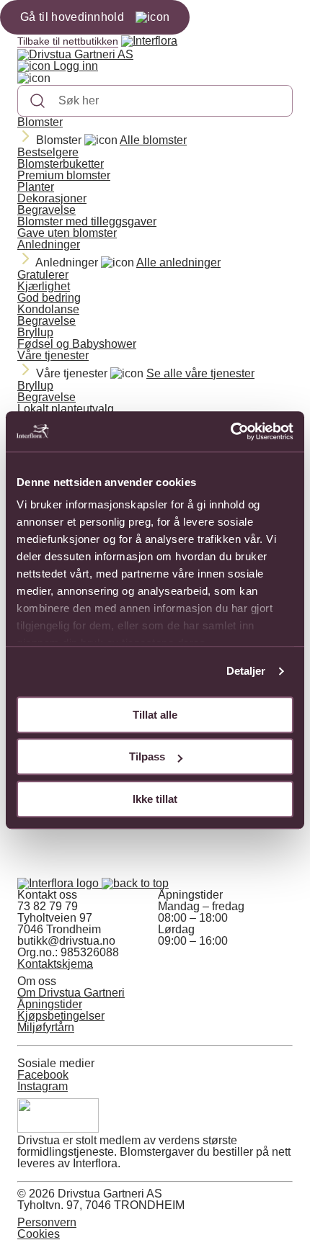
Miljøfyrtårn (45, 1027)
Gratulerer (42, 275)
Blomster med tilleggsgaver (86, 221)
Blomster (40, 122)
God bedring (49, 298)
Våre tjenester (53, 355)
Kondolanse (48, 309)
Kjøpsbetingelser (61, 1016)
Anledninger (48, 244)
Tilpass (147, 756)
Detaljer (246, 671)
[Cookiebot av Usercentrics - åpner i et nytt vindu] (230, 431)
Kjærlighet (43, 286)
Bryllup (35, 332)
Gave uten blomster (67, 233)
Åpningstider (49, 1004)
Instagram (42, 1086)
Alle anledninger (178, 262)
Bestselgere (48, 152)
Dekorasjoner (52, 198)
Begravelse (46, 210)
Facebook (42, 1075)
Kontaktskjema (55, 964)
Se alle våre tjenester (200, 373)
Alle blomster (153, 140)
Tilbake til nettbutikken (67, 41)
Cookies (38, 1234)
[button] (135, 883)
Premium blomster (63, 175)
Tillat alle (155, 715)
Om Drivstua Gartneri (71, 993)
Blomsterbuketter (60, 164)
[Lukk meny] (33, 78)
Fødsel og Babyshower (76, 344)
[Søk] (37, 100)
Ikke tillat (155, 799)
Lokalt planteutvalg (65, 409)
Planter (35, 187)
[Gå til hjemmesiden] (59, 883)
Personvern (46, 1222)
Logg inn (74, 66)
